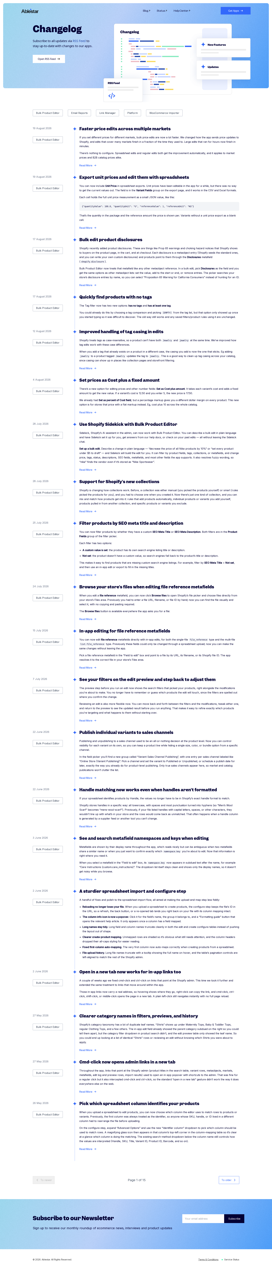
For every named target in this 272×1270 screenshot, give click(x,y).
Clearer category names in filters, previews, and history (138, 1016)
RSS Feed (79, 41)
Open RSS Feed (47, 59)
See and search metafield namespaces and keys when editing (144, 838)
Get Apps (233, 10)
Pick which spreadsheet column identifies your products (139, 1103)
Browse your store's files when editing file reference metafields (146, 587)
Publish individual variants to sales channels (126, 732)
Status (161, 10)
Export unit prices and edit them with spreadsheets (134, 177)
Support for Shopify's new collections (119, 481)
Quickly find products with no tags (115, 297)
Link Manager (107, 113)
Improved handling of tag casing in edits (121, 331)
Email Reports (79, 113)
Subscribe (234, 1218)
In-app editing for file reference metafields (124, 631)
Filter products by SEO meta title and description (131, 523)
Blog (145, 10)
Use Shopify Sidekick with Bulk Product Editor (128, 424)
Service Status (231, 1259)
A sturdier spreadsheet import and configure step (132, 891)
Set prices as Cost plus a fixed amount (119, 380)
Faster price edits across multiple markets (125, 129)
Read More (85, 165)
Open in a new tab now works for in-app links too (130, 972)
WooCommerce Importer (164, 113)
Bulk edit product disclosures (110, 239)
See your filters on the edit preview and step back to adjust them (147, 679)
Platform (132, 113)
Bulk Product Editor (48, 113)
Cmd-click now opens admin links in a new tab (127, 1062)
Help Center (181, 10)
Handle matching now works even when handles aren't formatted (148, 790)
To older (226, 1180)
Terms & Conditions (208, 1259)
